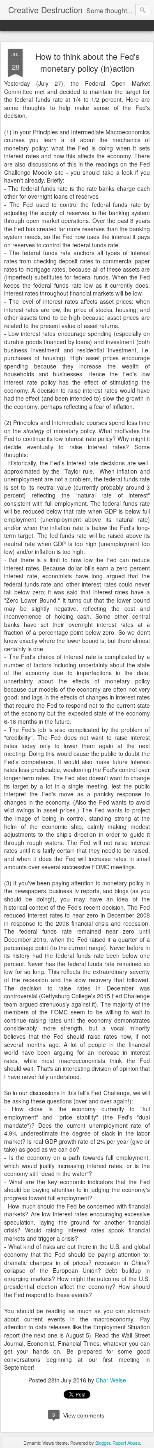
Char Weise (111, 1380)
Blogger (102, 1442)
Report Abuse (126, 1442)
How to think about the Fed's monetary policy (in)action (87, 62)
